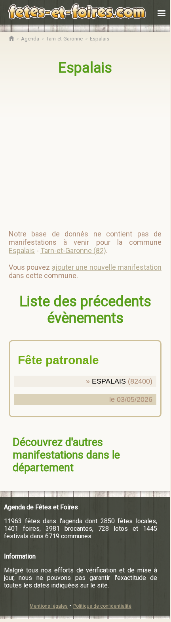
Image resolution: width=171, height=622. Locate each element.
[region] (86, 149)
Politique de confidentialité (102, 606)
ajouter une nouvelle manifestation (107, 267)
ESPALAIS (109, 381)
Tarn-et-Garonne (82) (73, 250)
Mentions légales (49, 606)
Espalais (85, 68)
